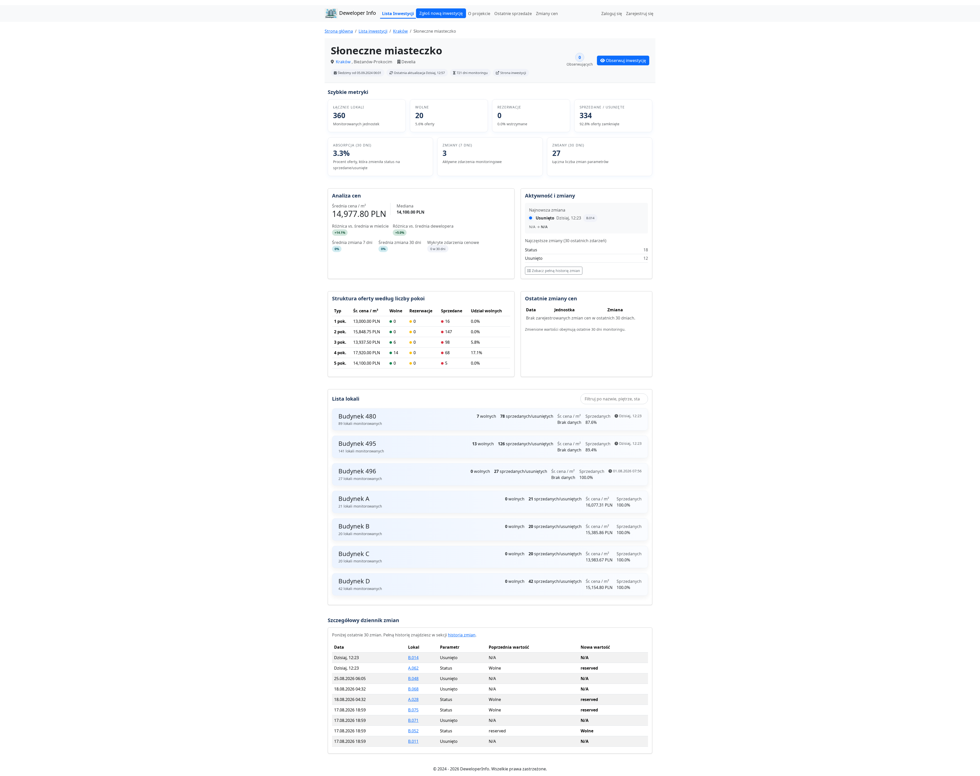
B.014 (413, 657)
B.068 (413, 689)
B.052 (413, 731)
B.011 (413, 741)
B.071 (413, 720)
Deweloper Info (357, 12)
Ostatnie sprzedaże (513, 13)
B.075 (413, 710)
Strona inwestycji (513, 72)
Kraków (400, 31)
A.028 (413, 699)
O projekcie (479, 13)
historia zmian (461, 635)
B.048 (413, 678)
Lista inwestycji (373, 31)
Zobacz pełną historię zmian (556, 270)
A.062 (413, 668)
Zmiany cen (547, 13)
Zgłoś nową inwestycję (441, 13)
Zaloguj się (611, 13)
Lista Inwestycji (398, 13)
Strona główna (339, 31)
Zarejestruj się (639, 13)
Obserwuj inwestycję (626, 60)
